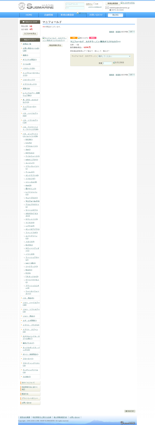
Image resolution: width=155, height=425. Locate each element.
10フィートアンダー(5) (32, 249)
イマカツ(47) (30, 179)
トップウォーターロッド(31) (31, 74)
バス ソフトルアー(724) (30, 121)
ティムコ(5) (30, 172)
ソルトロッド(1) (29, 80)
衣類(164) (26, 88)
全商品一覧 (27, 44)
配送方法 (25, 394)
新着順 (118, 32)
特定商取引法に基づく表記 (30, 388)
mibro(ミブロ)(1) (32, 160)
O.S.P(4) (29, 143)
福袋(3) (25, 55)
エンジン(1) (30, 163)
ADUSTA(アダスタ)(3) (32, 215)
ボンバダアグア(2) (32, 229)
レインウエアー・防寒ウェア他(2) (31, 94)
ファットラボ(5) (32, 232)
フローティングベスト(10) (31, 364)
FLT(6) (28, 273)
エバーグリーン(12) (31, 237)
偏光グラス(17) (28, 343)
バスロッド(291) (29, 68)
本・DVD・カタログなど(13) (30, 101)
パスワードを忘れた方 (95, 7)
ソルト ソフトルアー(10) (31, 310)
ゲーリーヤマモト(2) (32, 281)
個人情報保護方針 (60, 417)
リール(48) (27, 64)
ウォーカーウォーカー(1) (32, 292)
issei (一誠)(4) (31, 263)
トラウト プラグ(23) (31, 325)
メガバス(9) (30, 242)
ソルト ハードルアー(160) (31, 304)
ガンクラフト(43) (32, 175)
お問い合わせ (26, 403)
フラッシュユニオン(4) (32, 287)
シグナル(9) (30, 226)
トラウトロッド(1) (30, 84)
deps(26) (28, 185)
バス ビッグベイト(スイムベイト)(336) (30, 135)
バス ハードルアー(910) (30, 114)
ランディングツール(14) (30, 371)
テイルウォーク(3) (32, 156)
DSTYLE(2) (30, 153)
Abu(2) (28, 149)
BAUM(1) (29, 139)
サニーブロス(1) (32, 198)
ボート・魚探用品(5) (30, 354)
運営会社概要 (25, 417)
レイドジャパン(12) (31, 193)
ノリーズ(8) (30, 254)
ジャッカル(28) (31, 182)
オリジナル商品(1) (30, 59)
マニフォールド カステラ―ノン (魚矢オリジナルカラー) (95, 41)
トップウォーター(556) (29, 108)
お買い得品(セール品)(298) (31, 49)
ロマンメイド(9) (32, 219)
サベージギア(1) (32, 210)
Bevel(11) (29, 270)
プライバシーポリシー (30, 398)
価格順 (111, 32)
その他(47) (27, 377)
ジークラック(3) (32, 266)
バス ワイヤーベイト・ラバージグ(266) (30, 128)
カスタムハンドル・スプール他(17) (31, 337)
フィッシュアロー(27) (32, 258)
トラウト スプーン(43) (30, 331)
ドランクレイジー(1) (32, 167)
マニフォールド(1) (32, 201)
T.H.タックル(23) (32, 276)
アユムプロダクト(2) (32, 206)
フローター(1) (28, 359)
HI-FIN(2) (29, 245)
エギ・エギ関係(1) (30, 320)
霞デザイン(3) (31, 189)
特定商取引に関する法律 (42, 417)
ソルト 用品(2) (29, 316)
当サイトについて (28, 383)
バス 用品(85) (28, 298)
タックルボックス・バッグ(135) (31, 349)
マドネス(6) (30, 223)
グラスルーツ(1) (32, 146)
